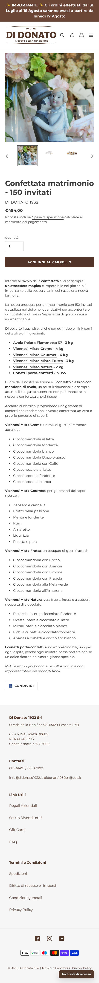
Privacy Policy (21, 909)
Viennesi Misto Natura (32, 367)
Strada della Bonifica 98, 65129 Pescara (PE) (44, 725)
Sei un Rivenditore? (25, 818)
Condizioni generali (25, 897)
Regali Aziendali (23, 805)
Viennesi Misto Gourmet (35, 355)
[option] (28, 155)
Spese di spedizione (48, 217)
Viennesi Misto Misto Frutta (38, 361)
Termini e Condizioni (56, 968)
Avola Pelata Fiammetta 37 (37, 342)
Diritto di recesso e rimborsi (32, 885)
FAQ (13, 842)
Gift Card (17, 829)
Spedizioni (18, 873)
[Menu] (91, 35)
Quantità (12, 237)
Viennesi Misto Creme (32, 348)
